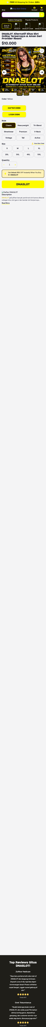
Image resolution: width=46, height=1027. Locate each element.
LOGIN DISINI (14, 114)
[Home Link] (18, 9)
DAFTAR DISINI (14, 108)
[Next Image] (42, 72)
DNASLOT (23, 184)
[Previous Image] (4, 72)
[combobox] (21, 14)
